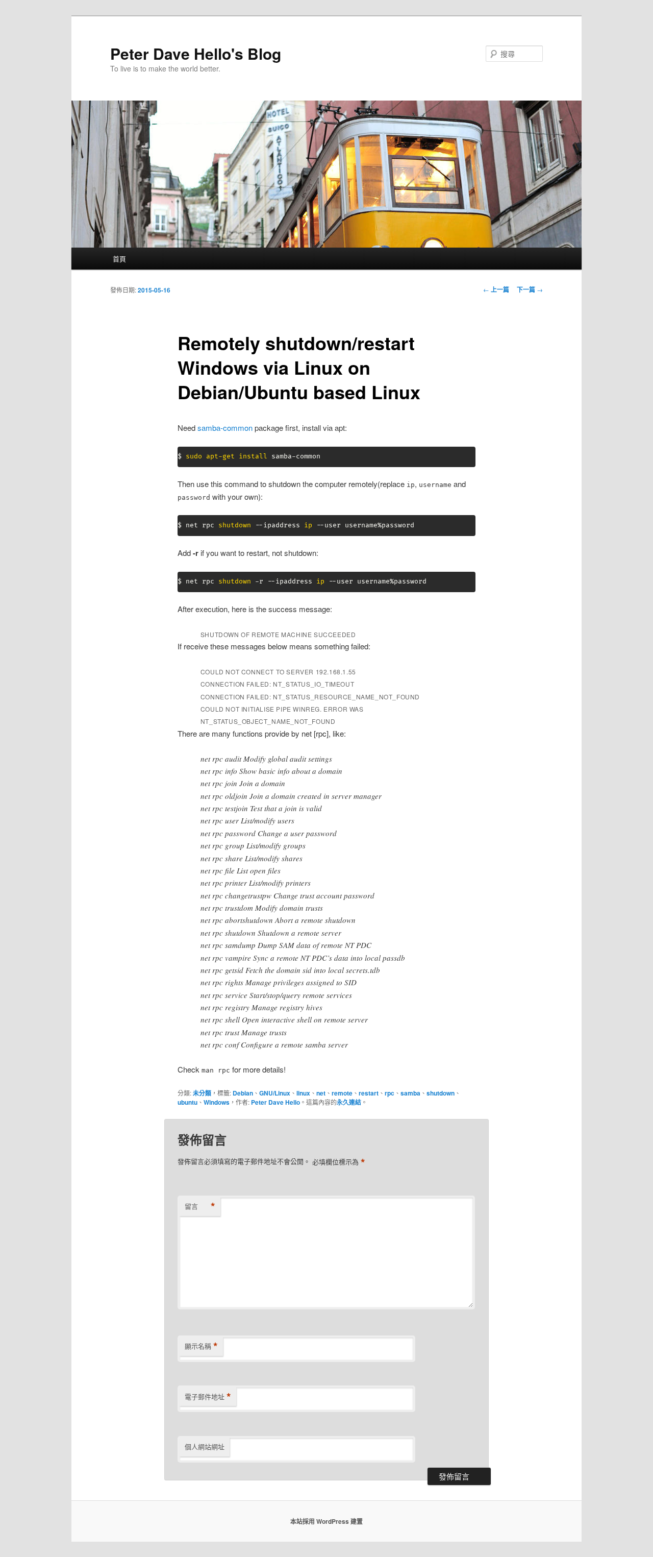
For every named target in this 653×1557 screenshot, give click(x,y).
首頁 (119, 258)
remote (342, 1093)
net (320, 1093)
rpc (389, 1093)
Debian (243, 1093)
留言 (200, 1206)
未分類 (202, 1093)
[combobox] (514, 53)
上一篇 (496, 289)
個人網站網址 (204, 1446)
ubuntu (187, 1102)
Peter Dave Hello (275, 1102)
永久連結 (349, 1102)
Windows (217, 1102)
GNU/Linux (274, 1093)
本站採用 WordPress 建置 (326, 1521)
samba (410, 1093)
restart (369, 1093)
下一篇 (530, 289)
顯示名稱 (201, 1346)
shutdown (440, 1093)
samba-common (225, 427)
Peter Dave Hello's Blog (195, 53)
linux (303, 1093)
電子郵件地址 (208, 1397)
